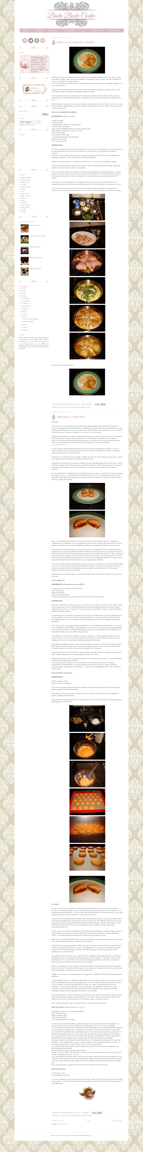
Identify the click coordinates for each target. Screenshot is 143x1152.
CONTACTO (114, 30)
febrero (25, 330)
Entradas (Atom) (63, 1124)
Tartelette (96, 475)
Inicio (88, 1121)
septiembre (26, 306)
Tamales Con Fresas (35, 225)
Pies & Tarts (24, 202)
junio (24, 314)
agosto (24, 309)
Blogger (90, 1135)
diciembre (25, 298)
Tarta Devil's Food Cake (36, 257)
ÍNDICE (39, 30)
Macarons (73, 1115)
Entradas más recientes (58, 1121)
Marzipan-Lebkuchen (35, 268)
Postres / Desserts (25, 205)
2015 (22, 291)
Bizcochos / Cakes (25, 180)
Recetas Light (66, 407)
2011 (22, 296)
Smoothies (23, 209)
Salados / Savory (85, 407)
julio (24, 311)
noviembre (25, 301)
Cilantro (60, 407)
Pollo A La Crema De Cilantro (76, 42)
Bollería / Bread (25, 182)
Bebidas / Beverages (26, 177)
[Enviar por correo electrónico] (96, 404)
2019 (22, 288)
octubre (25, 303)
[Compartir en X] (100, 404)
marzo (24, 327)
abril (24, 324)
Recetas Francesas (81, 1115)
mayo (24, 316)
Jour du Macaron (65, 1115)
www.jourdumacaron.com (60, 444)
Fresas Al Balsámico (35, 247)
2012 (22, 293)
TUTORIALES (69, 30)
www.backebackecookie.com (26, 343)
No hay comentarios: (86, 404)
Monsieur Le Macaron (71, 416)
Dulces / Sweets (25, 193)
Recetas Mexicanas (76, 407)
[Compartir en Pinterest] (104, 404)
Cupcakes (23, 189)
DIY (83, 30)
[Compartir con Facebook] (102, 404)
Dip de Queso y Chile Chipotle (38, 236)
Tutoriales (89, 1115)
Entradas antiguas (117, 1121)
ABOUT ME (97, 30)
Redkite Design (64, 1135)
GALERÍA (53, 30)
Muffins (23, 200)
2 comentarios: (85, 1112)
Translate (32, 125)
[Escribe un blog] (98, 404)
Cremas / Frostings (26, 187)
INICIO (26, 30)
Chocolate (23, 184)
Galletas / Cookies (25, 196)
